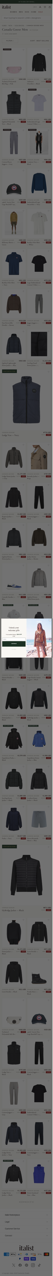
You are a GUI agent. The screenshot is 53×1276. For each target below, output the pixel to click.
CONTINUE (13, 643)
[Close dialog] (49, 620)
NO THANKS (13, 649)
